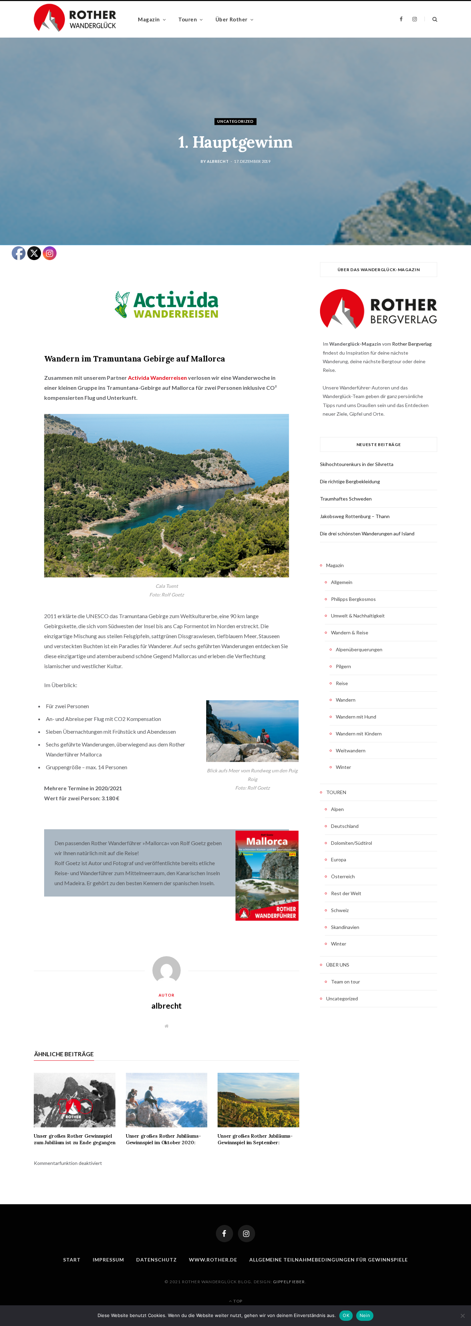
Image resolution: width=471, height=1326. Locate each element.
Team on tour (345, 981)
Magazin (149, 19)
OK (346, 1315)
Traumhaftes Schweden (346, 499)
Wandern (345, 700)
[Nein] (462, 1315)
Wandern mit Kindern (359, 733)
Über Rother (232, 19)
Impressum (108, 1260)
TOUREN (336, 792)
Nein (365, 1315)
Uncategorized (235, 121)
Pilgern (343, 666)
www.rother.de (213, 1260)
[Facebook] (224, 1233)
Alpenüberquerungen (359, 649)
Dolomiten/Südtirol (351, 843)
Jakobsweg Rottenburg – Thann (355, 516)
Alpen (337, 809)
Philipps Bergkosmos (353, 599)
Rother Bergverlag (412, 344)
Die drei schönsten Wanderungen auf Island (367, 533)
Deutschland (345, 826)
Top (237, 1301)
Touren (187, 19)
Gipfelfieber (289, 1281)
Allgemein (341, 582)
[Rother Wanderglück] (75, 19)
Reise (342, 683)
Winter (343, 767)
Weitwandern (350, 750)
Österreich (343, 876)
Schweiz (340, 910)
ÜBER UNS (337, 965)
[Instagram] (246, 1233)
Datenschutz (156, 1260)
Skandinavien (345, 927)
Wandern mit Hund (356, 717)
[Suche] (430, 19)
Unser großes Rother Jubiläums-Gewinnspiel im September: (255, 1139)
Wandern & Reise (349, 632)
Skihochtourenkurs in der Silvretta (356, 464)
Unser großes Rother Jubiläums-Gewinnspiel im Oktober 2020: (163, 1139)
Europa (338, 859)
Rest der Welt (346, 893)
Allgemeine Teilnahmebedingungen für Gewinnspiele (328, 1260)
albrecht (218, 161)
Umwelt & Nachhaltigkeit (358, 616)
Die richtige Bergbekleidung (350, 481)
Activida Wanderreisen (157, 377)
